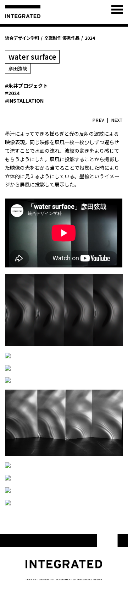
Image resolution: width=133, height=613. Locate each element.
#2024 (12, 93)
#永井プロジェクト (26, 85)
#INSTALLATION (24, 100)
